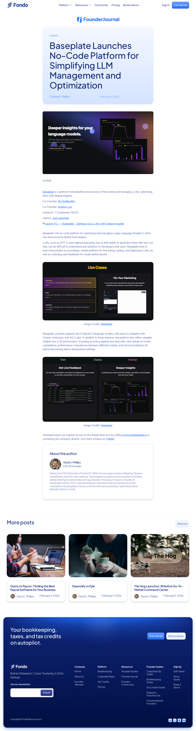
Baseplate (48, 191)
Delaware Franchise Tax (153, 694)
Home (77, 671)
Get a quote (176, 678)
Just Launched (60, 218)
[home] (21, 5)
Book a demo (131, 5)
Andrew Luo (65, 206)
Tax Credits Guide (155, 687)
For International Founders (154, 702)
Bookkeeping (105, 671)
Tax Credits (103, 681)
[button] (65, 5)
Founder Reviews (79, 683)
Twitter (110, 438)
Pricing (115, 5)
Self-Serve (179, 671)
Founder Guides (129, 671)
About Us (79, 676)
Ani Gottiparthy (66, 201)
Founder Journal (129, 676)
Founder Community (127, 683)
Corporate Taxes (106, 676)
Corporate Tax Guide (153, 673)
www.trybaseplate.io (135, 435)
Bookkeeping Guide (153, 681)
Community (101, 5)
